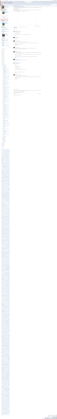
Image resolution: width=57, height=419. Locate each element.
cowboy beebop (5, 211)
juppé (6, 286)
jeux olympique (3, 283)
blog (2, 177)
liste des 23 (7, 301)
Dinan (7, 221)
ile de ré (7, 271)
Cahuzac (3, 183)
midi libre (4, 318)
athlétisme (4, 164)
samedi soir (3, 381)
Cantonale (4, 185)
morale (2, 323)
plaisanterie (9, 349)
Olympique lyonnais (7, 335)
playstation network (5, 350)
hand (4, 264)
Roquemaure (8, 375)
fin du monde (5, 246)
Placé (6, 349)
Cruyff (6, 212)
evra (6, 238)
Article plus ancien (39, 93)
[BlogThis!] (14, 27)
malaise (6, 307)
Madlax (3, 306)
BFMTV (2, 175)
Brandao (6, 180)
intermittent (2, 277)
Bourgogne (3, 180)
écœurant (9, 226)
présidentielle (8, 355)
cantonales (6, 185)
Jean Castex (4, 281)
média (7, 313)
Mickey (5, 317)
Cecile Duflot (6, 188)
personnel (9, 346)
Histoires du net (3, 268)
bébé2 (4, 172)
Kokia (6, 287)
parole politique (4, 342)
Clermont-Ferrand (3, 199)
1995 (8, 149)
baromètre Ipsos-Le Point (3, 170)
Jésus (5, 282)
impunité (9, 272)
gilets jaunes (5, 259)
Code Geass (2, 200)
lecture (2, 294)
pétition (2, 347)
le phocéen (6, 293)
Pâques (2, 340)
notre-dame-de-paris (7, 331)
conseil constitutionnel (6, 205)
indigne (9, 273)
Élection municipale (4, 231)
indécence (2, 273)
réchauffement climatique (4, 366)
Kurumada (7, 287)
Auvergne (4, 166)
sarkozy (5, 382)
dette (8, 219)
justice (9, 286)
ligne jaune (4, 300)
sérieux (3, 385)
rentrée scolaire (5, 369)
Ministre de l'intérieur (3, 319)
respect (2, 371)
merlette (4, 316)
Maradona (3, 309)
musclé (5, 325)
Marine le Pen (3, 310)
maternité (6, 311)
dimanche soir (3, 221)
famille (2, 241)
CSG (7, 212)
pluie (9, 350)
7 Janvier (7, 150)
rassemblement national (4, 365)
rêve (9, 372)
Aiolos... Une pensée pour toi (5, 112)
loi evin (9, 302)
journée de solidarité (3, 285)
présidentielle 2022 (3, 356)
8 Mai (8, 150)
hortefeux (3, 269)
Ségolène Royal (3, 384)
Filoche (2, 246)
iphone (3, 278)
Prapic (5, 354)
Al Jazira (7, 153)
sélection (9, 384)
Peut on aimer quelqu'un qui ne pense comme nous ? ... (6, 94)
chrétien (7, 196)
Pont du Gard (5, 353)
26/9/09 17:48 (20, 62)
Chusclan (6, 197)
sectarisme (3, 383)
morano (5, 323)
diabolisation (4, 220)
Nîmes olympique (5, 329)
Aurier (9, 165)
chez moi (4, 195)
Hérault (9, 266)
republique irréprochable (5, 370)
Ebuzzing (3, 226)
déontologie (9, 217)
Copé (7, 206)
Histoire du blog (8, 267)
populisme (7, 353)
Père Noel (7, 346)
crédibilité (9, 211)
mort (4, 324)
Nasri (6, 327)
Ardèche (2, 162)
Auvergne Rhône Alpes (7, 166)
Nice (6, 328)
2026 (2, 49)
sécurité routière (7, 383)
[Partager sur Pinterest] (16, 27)
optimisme (9, 337)
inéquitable (4, 274)
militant (9, 318)
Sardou (2, 382)
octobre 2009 (4, 66)
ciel (8, 197)
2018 (2, 56)
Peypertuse (4, 347)
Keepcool (2, 287)
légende (6, 294)
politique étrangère (8, 352)
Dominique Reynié (8, 223)
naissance (5, 326)
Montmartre (5, 322)
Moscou (7, 324)
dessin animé (5, 219)
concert (9, 203)
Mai (4, 306)
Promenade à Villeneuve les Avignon (6, 76)
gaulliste (2, 257)
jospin (8, 284)
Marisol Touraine (5, 310)
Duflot (4, 225)
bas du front (4, 171)
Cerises (7, 189)
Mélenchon (3, 315)
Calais (4, 183)
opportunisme (5, 337)
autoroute (2, 166)
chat (3, 193)
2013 (2, 60)
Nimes (2, 329)
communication (3, 202)
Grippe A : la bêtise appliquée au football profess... (5, 91)
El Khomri (4, 230)
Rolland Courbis (8, 374)
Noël (4, 330)
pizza (5, 349)
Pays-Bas (7, 344)
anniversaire (3, 159)
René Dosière (8, 368)
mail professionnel (6, 306)
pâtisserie (7, 343)
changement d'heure (8, 191)
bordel (3, 178)
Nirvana (9, 329)
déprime (2, 218)
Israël (6, 279)
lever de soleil (7, 299)
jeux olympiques (5, 283)
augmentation (4, 165)
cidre (7, 197)
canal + (4, 184)
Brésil (9, 180)
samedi (2, 381)
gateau (6, 256)
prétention (7, 356)
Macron (7, 305)
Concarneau (7, 203)
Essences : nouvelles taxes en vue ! (6, 86)
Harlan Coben (6, 265)
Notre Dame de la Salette (3, 331)
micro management (7, 317)
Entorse (4, 234)
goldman (5, 260)
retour (4, 372)
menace (7, 315)
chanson (2, 192)
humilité (9, 269)
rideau (4, 373)
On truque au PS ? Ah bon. (5, 114)
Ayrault (4, 167)
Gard (2, 255)
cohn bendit (4, 200)
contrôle (4, 206)
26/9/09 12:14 (19, 51)
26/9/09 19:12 (19, 74)
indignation (7, 273)
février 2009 (4, 141)
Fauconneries (3, 243)
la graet (8, 288)
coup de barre (3, 209)
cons (3, 205)
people (2, 346)
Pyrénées (3, 362)
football (3, 248)
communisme (6, 202)
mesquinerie (8, 316)
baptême (6, 169)
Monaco (7, 320)
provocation (6, 361)
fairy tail (8, 240)
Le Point (8, 293)
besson (9, 174)
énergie (9, 233)
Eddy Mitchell (5, 228)
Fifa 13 (3, 245)
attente (8, 164)
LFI (8, 299)
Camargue (7, 183)
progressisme (8, 359)
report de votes (7, 369)
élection (7, 230)
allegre (9, 154)
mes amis (6, 316)
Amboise (2, 156)
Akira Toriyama (6, 153)
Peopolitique (4, 346)
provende (4, 361)
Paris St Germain (5, 341)
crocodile (3, 212)
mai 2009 (4, 138)
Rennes (3, 369)
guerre (3, 263)
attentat (6, 164)
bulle (7, 181)
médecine (5, 313)
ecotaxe (9, 227)
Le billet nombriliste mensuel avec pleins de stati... (6, 124)
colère (9, 200)
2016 (2, 58)
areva (5, 162)
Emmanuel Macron (3, 233)
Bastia (8, 171)
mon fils (2, 320)
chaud (5, 194)
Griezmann (7, 262)
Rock (6, 374)
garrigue (2, 256)
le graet (7, 292)
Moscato (6, 324)
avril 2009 (4, 139)
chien (5, 195)
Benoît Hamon (4, 173)
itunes (9, 279)
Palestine (9, 339)
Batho (9, 171)
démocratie (6, 217)
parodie (9, 341)
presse (5, 356)
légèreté (7, 294)
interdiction (9, 276)
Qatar (7, 362)
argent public (9, 162)
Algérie (7, 154)
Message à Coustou (3, 38)
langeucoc (6, 290)
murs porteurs (4, 325)
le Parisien (3, 293)
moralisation (4, 323)
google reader (8, 260)
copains (6, 206)
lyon (7, 304)
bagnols (4, 168)
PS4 (9, 361)
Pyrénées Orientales (5, 362)
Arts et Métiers (5, 163)
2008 (2, 143)
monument (9, 322)
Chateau (6, 193)
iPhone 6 (5, 278)
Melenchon (8, 314)
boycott (5, 180)
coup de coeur (5, 209)
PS (7, 361)
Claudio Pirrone (16, 66)
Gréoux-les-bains (3, 262)
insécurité (4, 275)
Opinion (2, 337)
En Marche (7, 233)
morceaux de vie (3, 324)
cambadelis (9, 183)
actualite (6, 151)
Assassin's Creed (8, 163)
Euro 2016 (6, 237)
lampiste (4, 290)
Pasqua (4, 343)
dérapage (6, 218)
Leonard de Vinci (3, 296)
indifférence (5, 273)
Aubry (9, 164)
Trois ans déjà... (4, 119)
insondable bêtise (6, 275)
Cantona (2, 185)
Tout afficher (9, 47)
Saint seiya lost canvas (3, 379)
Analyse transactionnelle (7, 157)
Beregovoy (7, 173)
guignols (6, 263)
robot (2, 374)
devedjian (2, 220)
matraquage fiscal (6, 312)
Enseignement (3, 234)
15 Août (7, 149)
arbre (3, 161)
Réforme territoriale (8, 367)
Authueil (3, 44)
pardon (9, 340)
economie (5, 227)
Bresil (8, 180)
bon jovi (9, 177)
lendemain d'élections (7, 295)
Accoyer (2, 151)
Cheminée (2, 195)
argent (6, 162)
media (6, 313)
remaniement (3, 368)
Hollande (6, 268)
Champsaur (2, 191)
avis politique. (3, 167)
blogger (3, 177)
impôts (7, 272)
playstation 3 (3, 350)
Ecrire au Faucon (4, 17)
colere (7, 200)
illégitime (8, 271)
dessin (3, 219)
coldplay (6, 200)
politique (2, 352)
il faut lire (5, 271)
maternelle (5, 311)
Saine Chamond (8, 376)
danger (3, 214)
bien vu (9, 175)
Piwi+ (4, 349)
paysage (9, 344)
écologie (2, 227)
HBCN (3, 266)
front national (8, 253)
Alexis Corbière (6, 154)
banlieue (2, 169)
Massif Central (3, 311)
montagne (7, 321)
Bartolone (2, 171)
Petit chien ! (4, 129)
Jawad (2, 281)
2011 (2, 62)
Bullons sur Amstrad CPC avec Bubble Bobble (5, 70)
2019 (2, 55)
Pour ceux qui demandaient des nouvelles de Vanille (5, 96)
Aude (2, 165)
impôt (5, 272)
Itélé (8, 279)
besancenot (4, 174)
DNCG (2, 223)
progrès (6, 359)
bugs (6, 181)
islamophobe (4, 279)
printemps (8, 357)
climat (4, 199)
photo (2, 348)
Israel (5, 279)
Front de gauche (5, 253)
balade (9, 168)
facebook (4, 240)
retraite (5, 372)
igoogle (3, 271)
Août (5, 160)
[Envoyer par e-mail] (13, 27)
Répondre (16, 35)
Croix (4, 212)
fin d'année (3, 246)
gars (3, 256)
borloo (4, 178)
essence (6, 236)
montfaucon (3, 322)
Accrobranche (4, 151)
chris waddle (9, 196)
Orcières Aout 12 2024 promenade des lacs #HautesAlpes (6, 12)
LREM (2, 303)
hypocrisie (4, 270)
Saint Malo (9, 378)
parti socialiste (8, 342)
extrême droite (8, 239)
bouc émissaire (6, 178)
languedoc (9, 290)
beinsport (9, 172)
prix (8, 358)
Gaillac (9, 254)
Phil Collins (9, 347)
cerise (6, 189)
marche (4, 309)
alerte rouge (2, 154)
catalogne (2, 187)
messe (9, 316)
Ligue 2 (7, 300)
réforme (5, 367)
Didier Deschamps (8, 220)
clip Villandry (9, 199)
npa (7, 332)
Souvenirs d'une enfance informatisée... (5, 131)
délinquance (3, 216)
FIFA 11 (2, 245)
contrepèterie (3, 206)
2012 (2, 61)
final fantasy (8, 246)
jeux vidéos (8, 283)
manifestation (5, 308)
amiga (9, 156)
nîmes (3, 329)
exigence (2, 239)
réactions (7, 365)
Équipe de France (7, 234)
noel (3, 330)
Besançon (6, 174)
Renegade (3, 103)
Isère (7, 278)
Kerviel (4, 287)
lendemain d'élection (3, 295)
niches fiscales (8, 328)
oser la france (9, 338)
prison (7, 358)
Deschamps (9, 218)
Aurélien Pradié (7, 165)
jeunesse (8, 282)
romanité (3, 375)
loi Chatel (7, 302)
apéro (9, 160)
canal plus (6, 184)
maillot (9, 306)
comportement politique (4, 203)
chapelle (6, 192)
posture (9, 353)
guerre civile (5, 263)
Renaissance (5, 368)
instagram (9, 275)
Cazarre (2, 188)
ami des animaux (6, 156)
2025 (2, 50)
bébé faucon (3, 172)
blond (4, 177)
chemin (7, 194)
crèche (7, 211)
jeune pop (6, 282)
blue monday (6, 177)
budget (5, 181)
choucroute (5, 196)
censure (2, 189)
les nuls (4, 298)
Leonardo (6, 296)
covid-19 (3, 211)
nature (7, 327)
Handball (8, 264)
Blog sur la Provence (4, 33)
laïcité (7, 289)
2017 (2, 57)
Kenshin (3, 287)
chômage (3, 196)
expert (3, 239)
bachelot (8, 167)
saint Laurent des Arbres (6, 378)
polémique (4, 351)
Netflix (2, 328)
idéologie (2, 271)
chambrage (2, 190)
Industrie (2, 274)
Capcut (7, 185)
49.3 (5, 150)
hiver (4, 268)
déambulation (2, 215)
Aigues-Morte (2, 153)
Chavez (6, 194)
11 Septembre (4, 149)
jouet (9, 284)
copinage (9, 206)
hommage (9, 268)
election (6, 230)
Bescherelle (7, 174)
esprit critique (5, 236)
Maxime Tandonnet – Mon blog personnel (5, 40)
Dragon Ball (6, 224)
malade (3, 307)
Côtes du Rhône (8, 208)
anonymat (5, 159)
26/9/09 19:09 (19, 66)
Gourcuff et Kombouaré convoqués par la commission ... (6, 71)
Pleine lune (7, 350)
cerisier (9, 189)
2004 (2, 146)
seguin (4, 384)
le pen (5, 293)
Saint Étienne (4, 377)
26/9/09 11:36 (19, 37)
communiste (9, 202)
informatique (8, 274)
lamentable (2, 290)
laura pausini (6, 291)
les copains (8, 296)
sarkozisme (3, 382)
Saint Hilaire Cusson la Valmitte (6, 378)
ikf (4, 271)
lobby (5, 302)
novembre (3, 332)
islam (9, 278)
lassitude (2, 291)
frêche (8, 252)
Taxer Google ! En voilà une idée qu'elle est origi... (6, 83)
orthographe (6, 338)
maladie (5, 307)
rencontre (6, 368)
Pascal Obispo (3, 343)
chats (3, 194)
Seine (5, 384)
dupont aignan (6, 225)
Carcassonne (3, 186)
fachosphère (6, 240)
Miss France (7, 319)
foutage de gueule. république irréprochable (6, 250)
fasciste (2, 242)
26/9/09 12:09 (18, 47)
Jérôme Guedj (4, 282)
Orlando (5, 338)
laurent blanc (8, 291)
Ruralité (4, 376)
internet (4, 277)
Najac (6, 326)
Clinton (6, 199)
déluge (2, 217)
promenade (3, 360)
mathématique (9, 311)
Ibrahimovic (7, 270)
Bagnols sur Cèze (6, 168)
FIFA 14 (5, 245)
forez (2, 249)
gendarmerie (7, 257)
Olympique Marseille (3, 336)
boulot (7, 179)
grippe (9, 262)
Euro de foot (8, 237)
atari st (2, 164)
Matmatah (3, 312)
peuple (3, 347)
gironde (6, 259)
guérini (2, 263)
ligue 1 (6, 300)
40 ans (3, 150)
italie (7, 279)
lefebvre (3, 294)
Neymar (4, 328)
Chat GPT (4, 193)
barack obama (8, 169)
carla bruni (7, 186)
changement (5, 191)
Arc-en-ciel (9, 161)
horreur (2, 269)
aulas (5, 165)
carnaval (9, 186)
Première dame (4, 355)
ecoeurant (7, 226)
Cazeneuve (4, 188)
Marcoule (6, 309)
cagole (2, 183)
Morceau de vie (8, 323)
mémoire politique (5, 315)
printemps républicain (3, 358)
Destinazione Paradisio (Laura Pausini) (18, 6)
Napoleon (4, 327)
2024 (2, 51)
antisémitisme (3, 160)
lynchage (6, 304)
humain (5, 269)
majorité (2, 307)
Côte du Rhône (3, 208)
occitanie (7, 333)
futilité (7, 254)
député (3, 218)
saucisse (7, 382)
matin (2, 312)
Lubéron (8, 303)
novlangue (6, 332)
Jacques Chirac (7, 280)
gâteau (7, 256)
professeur (4, 359)
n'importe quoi (3, 326)
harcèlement (4, 265)
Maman (9, 307)
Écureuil (3, 228)
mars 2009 (4, 140)
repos (9, 369)
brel (7, 180)
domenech (5, 223)
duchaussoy (2, 225)
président (6, 355)
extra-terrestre (6, 239)
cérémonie (5, 189)
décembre (6, 215)
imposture (4, 272)
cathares (6, 187)
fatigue (3, 242)
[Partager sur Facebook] (15, 27)
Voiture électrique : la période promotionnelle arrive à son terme (5, 27)
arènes (4, 162)
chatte (4, 194)
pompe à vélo (3, 353)
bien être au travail (7, 175)
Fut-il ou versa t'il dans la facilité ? (5, 29)
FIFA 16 (6, 245)
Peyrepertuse (7, 347)
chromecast (5, 197)
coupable (9, 209)
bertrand (3, 174)
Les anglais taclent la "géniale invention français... (5, 121)
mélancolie (5, 314)
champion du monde (4, 190)
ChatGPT (2, 194)
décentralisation (8, 215)
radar (3, 364)
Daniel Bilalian (5, 214)
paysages (2, 345)
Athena (3, 164)
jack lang (3, 280)
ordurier (3, 338)
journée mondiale (6, 285)
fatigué (4, 242)
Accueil (27, 93)
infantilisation (6, 274)
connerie (2, 205)
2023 (2, 52)
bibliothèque (4, 175)
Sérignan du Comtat (5, 385)
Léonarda (5, 296)
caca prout (5, 182)
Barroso (9, 170)
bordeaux (2, 178)
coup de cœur (7, 209)
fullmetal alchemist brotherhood (4, 254)
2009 (2, 64)
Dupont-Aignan (8, 225)
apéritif (6, 160)
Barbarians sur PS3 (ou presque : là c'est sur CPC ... (6, 115)
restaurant (9, 371)
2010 (2, 63)
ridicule (5, 373)
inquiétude (2, 275)
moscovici (9, 324)
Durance (2, 226)
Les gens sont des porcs (4, 297)
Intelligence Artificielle (5, 276)
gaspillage (4, 256)
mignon (5, 318)
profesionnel (2, 359)
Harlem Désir (8, 265)
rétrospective (8, 372)
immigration (2, 272)
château (7, 193)
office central (4, 334)
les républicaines (7, 298)
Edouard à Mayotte (6, 23)
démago (3, 217)
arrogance (2, 163)
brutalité (3, 181)
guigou (8, 263)
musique (9, 325)
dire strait (9, 221)
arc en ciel (7, 161)
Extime (3, 42)
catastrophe (4, 187)
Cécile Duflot (8, 188)
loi (6, 302)
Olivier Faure (9, 334)
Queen (9, 362)
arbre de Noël (5, 161)
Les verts (5, 299)
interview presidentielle (8, 277)
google (6, 260)
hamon (3, 264)
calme (5, 183)
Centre (3, 189)
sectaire (2, 383)
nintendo (7, 329)
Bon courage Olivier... (5, 74)
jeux (9, 282)
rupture (2, 376)
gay (3, 257)
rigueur (8, 373)
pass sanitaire (6, 343)
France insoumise (4, 251)
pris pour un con (6, 358)
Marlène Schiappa (8, 310)
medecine (3, 313)
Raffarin (9, 364)
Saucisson (9, 382)
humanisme (7, 269)
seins (6, 384)
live (8, 301)
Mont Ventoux (4, 321)
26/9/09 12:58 (18, 59)
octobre (2, 334)
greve (4, 262)
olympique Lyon (3, 335)
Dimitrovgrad (6, 221)
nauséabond (9, 327)
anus (4, 160)
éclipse (6, 226)
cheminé (9, 194)
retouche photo (3, 372)
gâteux (9, 256)
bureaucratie (9, 181)
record (9, 366)
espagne (2, 236)
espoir (3, 236)
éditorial (9, 228)
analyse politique (3, 157)
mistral (9, 319)
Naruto (5, 327)
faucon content (7, 242)
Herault (7, 266)
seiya (7, 384)
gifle (3, 259)
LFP (9, 299)
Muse (6, 325)
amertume (3, 156)
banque (4, 169)
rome (6, 375)
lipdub (2, 301)
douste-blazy (2, 224)
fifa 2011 (8, 245)
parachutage (4, 340)
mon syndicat (4, 320)
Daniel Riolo (8, 214)
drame (7, 224)
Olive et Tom (6, 334)
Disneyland (2, 222)
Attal (5, 164)
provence (2, 361)
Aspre (6, 163)
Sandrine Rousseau (8, 381)
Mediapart (9, 313)
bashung (6, 171)
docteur (3, 223)
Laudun (3, 291)
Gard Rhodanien (4, 255)
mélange (6, 314)
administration (8, 151)
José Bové (4, 284)
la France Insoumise (5, 288)
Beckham (7, 172)
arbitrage (2, 161)
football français (6, 248)
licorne (2, 300)
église (3, 230)
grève (6, 262)
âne (9, 157)
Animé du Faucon (5, 158)
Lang (5, 290)
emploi (5, 233)
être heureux (3, 237)
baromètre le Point (6, 170)
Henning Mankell (5, 266)
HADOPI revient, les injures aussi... (6, 113)
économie (7, 227)
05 (2, 149)
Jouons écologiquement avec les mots (6, 130)
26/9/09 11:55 (19, 40)
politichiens (8, 351)
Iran (6, 278)
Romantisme (5, 375)
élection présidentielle (8, 231)
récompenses (7, 366)
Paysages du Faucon (5, 345)
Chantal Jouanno (4, 192)
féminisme (7, 243)
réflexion (2, 367)
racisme (2, 364)
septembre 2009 (4, 67)
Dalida (2, 214)
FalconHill (16, 40)
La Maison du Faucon (7, 2)
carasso (9, 185)
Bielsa (5, 175)
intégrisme (2, 276)
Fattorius (3, 20)
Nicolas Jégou (16, 37)
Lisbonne (5, 301)
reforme (4, 367)
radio (4, 364)
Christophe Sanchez (17, 31)
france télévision (8, 251)
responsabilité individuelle (5, 371)
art (3, 163)
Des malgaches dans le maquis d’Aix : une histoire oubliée (6, 35)
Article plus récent (15, 93)
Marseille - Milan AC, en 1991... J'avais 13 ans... (5, 104)
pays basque (5, 344)
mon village (6, 320)
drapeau (9, 224)
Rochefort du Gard (4, 374)
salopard (7, 380)
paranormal (7, 340)
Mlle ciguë (16, 47)
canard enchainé (8, 184)
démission (5, 217)
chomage (2, 196)
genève (9, 257)
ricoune (3, 373)
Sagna (6, 376)
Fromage (3, 253)
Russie (5, 376)
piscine (3, 349)
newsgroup (3, 328)
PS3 (8, 361)
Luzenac (4, 304)
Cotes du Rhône (5, 208)
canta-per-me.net (3, 31)
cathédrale (9, 187)
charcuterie (9, 192)
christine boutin (3, 197)
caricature (5, 186)
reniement (2, 369)
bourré (4, 180)
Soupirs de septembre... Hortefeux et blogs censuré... (6, 111)
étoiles (2, 237)
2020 (2, 54)
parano (5, 340)
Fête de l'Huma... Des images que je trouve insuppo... (6, 109)
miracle (5, 319)
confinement (5, 204)
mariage (7, 309)
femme (9, 243)
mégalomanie (2, 314)
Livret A (4, 302)
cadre (8, 182)
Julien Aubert (8, 285)
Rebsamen (9, 365)
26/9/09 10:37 (20, 31)
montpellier (7, 322)
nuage (9, 332)
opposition (7, 337)
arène (3, 162)
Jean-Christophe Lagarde (7, 281)
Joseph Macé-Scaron (6, 284)
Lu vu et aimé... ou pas (5, 303)
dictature (5, 220)
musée (7, 325)
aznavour (5, 167)
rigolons (6, 373)
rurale (3, 376)
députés (5, 218)
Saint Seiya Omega (7, 379)
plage (7, 349)
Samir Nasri (6, 381)
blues (7, 177)
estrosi (7, 236)
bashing (5, 171)
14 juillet (6, 149)
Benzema (6, 173)
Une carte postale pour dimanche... (6, 110)
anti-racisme (7, 159)
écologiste (4, 227)
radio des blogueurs (6, 364)
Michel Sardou (3, 317)
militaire (7, 318)
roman (2, 375)
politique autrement (5, 352)
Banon (3, 169)
